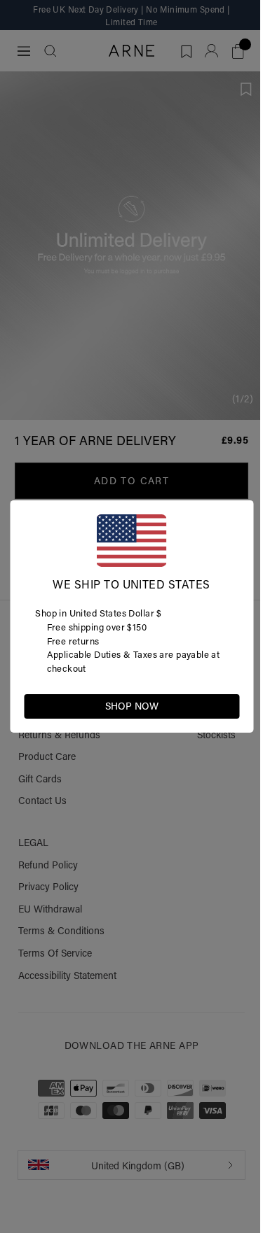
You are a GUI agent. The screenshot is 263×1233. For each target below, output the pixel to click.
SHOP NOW (132, 706)
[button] (228, 705)
